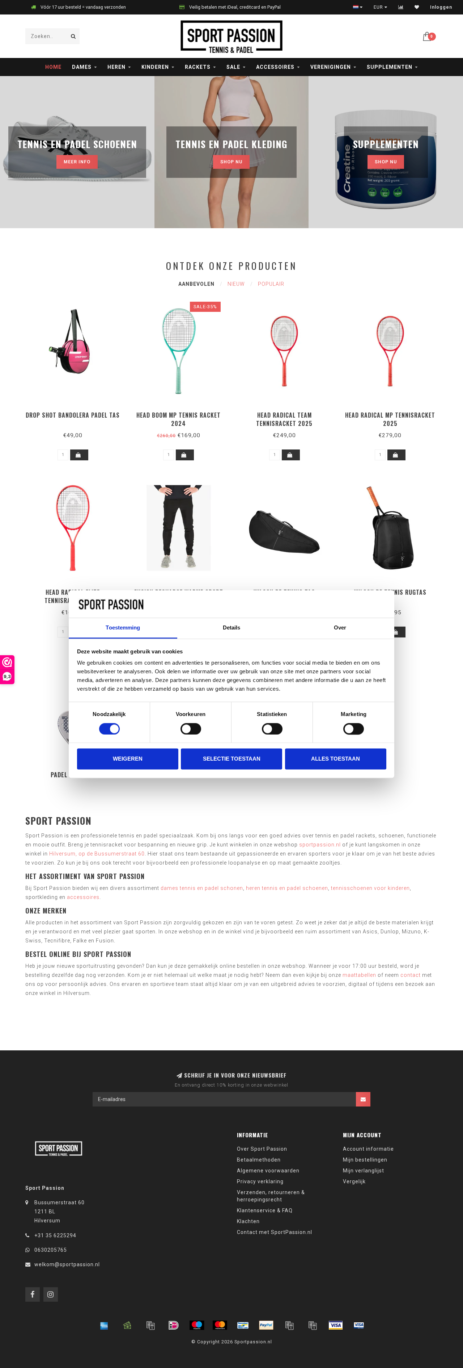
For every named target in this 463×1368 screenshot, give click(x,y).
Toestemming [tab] (123, 628)
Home (53, 67)
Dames (82, 67)
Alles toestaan (335, 759)
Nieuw (236, 284)
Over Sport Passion (262, 1149)
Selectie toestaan (231, 759)
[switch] (190, 729)
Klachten (248, 1221)
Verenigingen (330, 67)
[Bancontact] (243, 1325)
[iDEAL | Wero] (174, 1325)
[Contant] (127, 1325)
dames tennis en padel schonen (202, 888)
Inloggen (441, 7)
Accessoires (275, 67)
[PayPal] (266, 1325)
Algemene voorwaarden (268, 1171)
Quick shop (76, 412)
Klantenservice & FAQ (265, 1210)
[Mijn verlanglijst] (417, 7)
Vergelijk (354, 1181)
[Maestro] (197, 1325)
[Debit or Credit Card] (150, 1325)
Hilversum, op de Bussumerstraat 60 (97, 854)
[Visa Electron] (359, 1325)
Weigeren (128, 759)
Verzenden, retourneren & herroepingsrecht (271, 1195)
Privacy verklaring (260, 1181)
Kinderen (155, 67)
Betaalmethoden (259, 1160)
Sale (233, 67)
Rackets (198, 67)
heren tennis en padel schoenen (287, 888)
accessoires (83, 897)
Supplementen (389, 67)
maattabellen (359, 975)
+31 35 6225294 (55, 1235)
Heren (116, 67)
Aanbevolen (196, 284)
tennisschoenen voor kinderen (370, 888)
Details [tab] (232, 628)
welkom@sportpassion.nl (67, 1264)
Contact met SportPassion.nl (274, 1232)
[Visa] (336, 1325)
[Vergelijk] (401, 7)
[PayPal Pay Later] (312, 1325)
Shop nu (231, 161)
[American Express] (104, 1325)
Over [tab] (340, 628)
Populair (271, 284)
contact (410, 975)
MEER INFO (77, 161)
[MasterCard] (220, 1325)
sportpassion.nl (320, 845)
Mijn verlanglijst (363, 1171)
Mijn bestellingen (365, 1160)
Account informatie (368, 1149)
